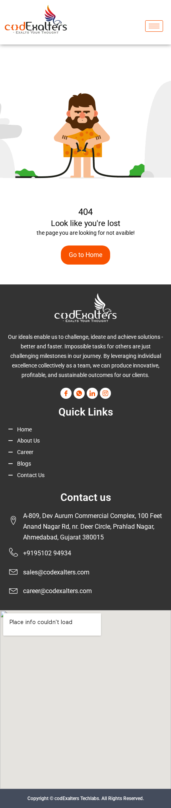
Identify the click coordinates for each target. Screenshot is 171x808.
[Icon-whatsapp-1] (79, 393)
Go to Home (85, 255)
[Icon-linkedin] (92, 393)
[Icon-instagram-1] (105, 393)
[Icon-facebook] (66, 393)
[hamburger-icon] (154, 26)
